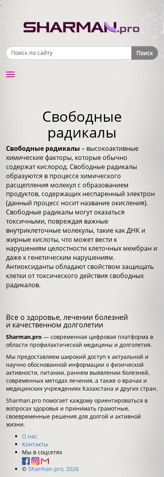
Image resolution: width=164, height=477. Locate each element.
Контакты (35, 444)
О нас (29, 436)
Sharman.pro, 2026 (53, 469)
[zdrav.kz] (82, 26)
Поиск (145, 52)
